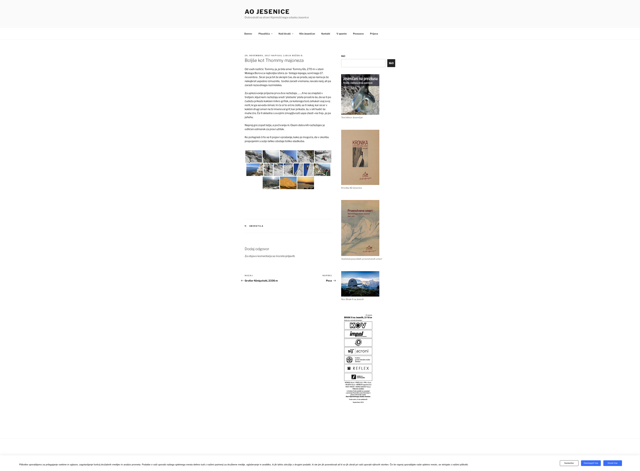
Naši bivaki (284, 33)
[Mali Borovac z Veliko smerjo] (288, 183)
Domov (248, 33)
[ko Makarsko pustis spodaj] (271, 156)
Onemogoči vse (591, 463)
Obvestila (256, 226)
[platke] (323, 156)
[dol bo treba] (271, 183)
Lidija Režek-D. (293, 55)
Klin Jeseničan (307, 33)
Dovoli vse (613, 463)
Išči (343, 56)
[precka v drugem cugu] (253, 156)
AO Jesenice (267, 11)
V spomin (341, 33)
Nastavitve (569, 463)
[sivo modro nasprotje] (254, 169)
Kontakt (325, 33)
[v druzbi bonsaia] (268, 169)
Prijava (374, 33)
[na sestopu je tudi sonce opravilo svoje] (305, 183)
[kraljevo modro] (308, 169)
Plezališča (264, 33)
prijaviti (290, 256)
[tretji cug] (305, 156)
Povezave (358, 33)
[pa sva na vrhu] (322, 169)
